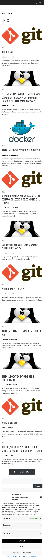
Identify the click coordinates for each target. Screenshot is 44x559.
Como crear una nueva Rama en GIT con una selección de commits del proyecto (21, 199)
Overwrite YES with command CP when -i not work (20, 246)
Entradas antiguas (22, 472)
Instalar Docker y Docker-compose (21, 150)
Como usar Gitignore (13, 289)
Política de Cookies (11, 556)
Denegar (22, 546)
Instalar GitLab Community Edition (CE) (21, 333)
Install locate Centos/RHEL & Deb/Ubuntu (18, 378)
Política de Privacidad (24, 556)
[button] (41, 497)
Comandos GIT (9, 423)
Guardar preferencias (22, 552)
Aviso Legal (34, 556)
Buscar (4, 482)
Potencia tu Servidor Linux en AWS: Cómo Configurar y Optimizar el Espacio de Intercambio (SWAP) (21, 97)
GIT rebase (7, 52)
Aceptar (22, 541)
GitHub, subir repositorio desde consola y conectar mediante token (22, 449)
